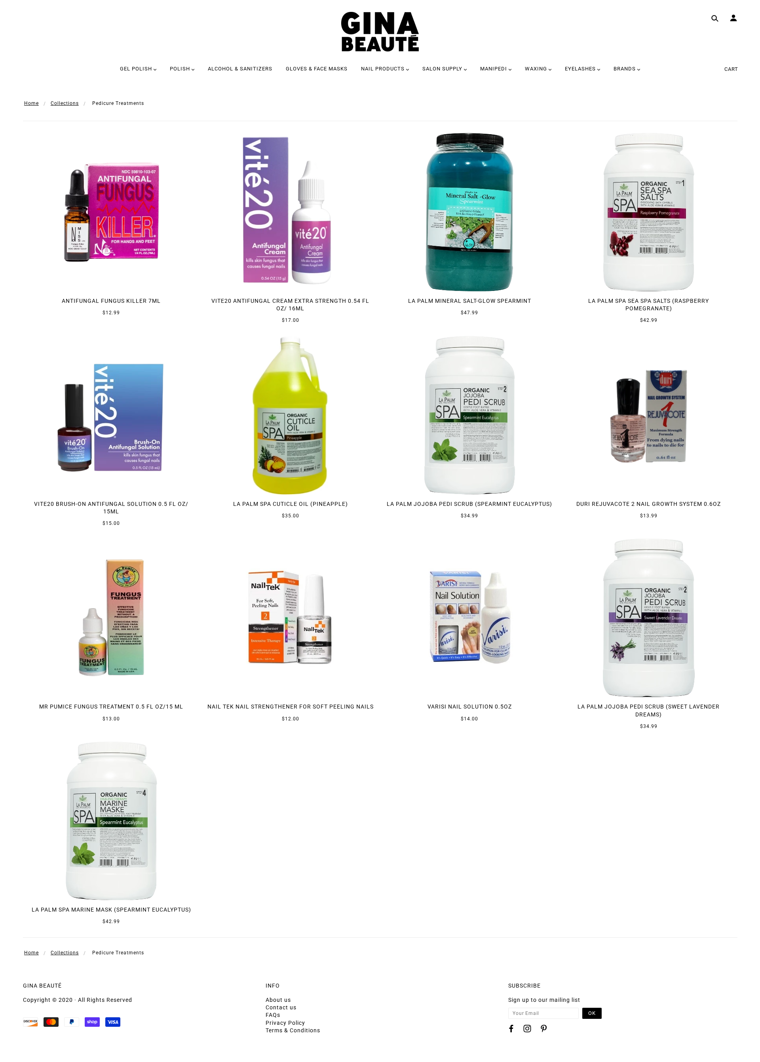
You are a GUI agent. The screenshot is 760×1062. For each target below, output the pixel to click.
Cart (731, 69)
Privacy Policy (285, 1023)
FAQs (273, 1015)
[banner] (380, 31)
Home (31, 103)
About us (278, 1000)
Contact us (281, 1007)
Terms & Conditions (293, 1030)
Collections (65, 103)
